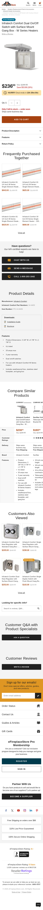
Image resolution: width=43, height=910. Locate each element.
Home (4, 9)
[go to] (11, 171)
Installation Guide (13, 322)
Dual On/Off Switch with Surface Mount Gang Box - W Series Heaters (23, 420)
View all (21, 233)
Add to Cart (21, 120)
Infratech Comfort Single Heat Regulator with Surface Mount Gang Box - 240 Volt (31, 544)
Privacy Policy (26, 892)
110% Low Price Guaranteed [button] (21, 829)
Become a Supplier (21, 796)
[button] (21, 268)
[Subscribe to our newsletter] (38, 696)
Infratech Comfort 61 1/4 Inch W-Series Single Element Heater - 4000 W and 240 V (11, 184)
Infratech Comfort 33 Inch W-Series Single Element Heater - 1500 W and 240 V (31, 219)
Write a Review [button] (7, 34)
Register (21, 761)
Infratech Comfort (20, 301)
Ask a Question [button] (21, 637)
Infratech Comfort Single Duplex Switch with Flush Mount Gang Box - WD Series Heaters (31, 579)
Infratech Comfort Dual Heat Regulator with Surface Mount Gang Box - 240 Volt (10, 579)
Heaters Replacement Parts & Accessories (21, 9)
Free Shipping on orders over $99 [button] (21, 820)
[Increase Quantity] (17, 103)
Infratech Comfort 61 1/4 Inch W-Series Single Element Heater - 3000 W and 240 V (11, 219)
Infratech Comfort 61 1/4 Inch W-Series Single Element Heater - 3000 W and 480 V (31, 184)
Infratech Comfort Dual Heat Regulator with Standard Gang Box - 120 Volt (10, 544)
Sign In (22, 769)
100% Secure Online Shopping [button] (21, 837)
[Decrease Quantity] (11, 103)
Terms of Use (16, 892)
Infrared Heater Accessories (11, 11)
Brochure (10, 326)
